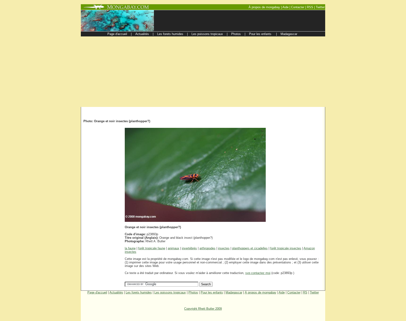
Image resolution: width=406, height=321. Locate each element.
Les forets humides (139, 292)
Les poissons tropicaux (170, 292)
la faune (130, 248)
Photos (193, 292)
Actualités (116, 292)
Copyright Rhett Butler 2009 (203, 308)
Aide (282, 292)
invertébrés (189, 248)
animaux (173, 248)
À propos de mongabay (260, 292)
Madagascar (234, 292)
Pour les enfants (212, 292)
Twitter (314, 292)
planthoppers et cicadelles (250, 248)
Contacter (294, 292)
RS (305, 292)
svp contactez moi (257, 273)
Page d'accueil (97, 292)
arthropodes (207, 248)
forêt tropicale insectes (285, 248)
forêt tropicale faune (151, 248)
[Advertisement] (203, 72)
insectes (224, 248)
